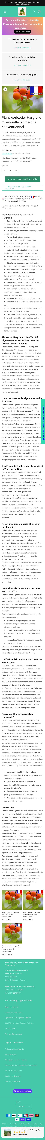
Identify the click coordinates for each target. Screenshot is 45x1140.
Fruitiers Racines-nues (13, 1034)
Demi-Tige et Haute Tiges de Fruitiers (19, 1023)
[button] (4, 11)
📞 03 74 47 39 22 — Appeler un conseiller (18, 187)
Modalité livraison (21, 47)
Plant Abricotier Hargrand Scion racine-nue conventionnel (10, 914)
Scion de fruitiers (11, 1007)
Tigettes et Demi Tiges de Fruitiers (18, 1018)
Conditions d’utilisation (15, 1138)
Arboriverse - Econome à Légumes (17, 1124)
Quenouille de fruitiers (13, 1012)
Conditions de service (13, 1081)
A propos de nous (21, 65)
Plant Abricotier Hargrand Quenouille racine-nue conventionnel (31, 914)
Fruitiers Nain (10, 1028)
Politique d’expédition (32, 1138)
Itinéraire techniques (21, 80)
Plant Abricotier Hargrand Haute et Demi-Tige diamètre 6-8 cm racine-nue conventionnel (11, 948)
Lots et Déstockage (22, 31)
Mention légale (10, 1054)
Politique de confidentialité (15, 1060)
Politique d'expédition (13, 1071)
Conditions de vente (12, 1076)
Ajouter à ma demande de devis (22, 179)
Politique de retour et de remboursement (21, 1065)
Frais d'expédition (7, 153)
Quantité (5, 166)
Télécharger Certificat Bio (14, 1049)
